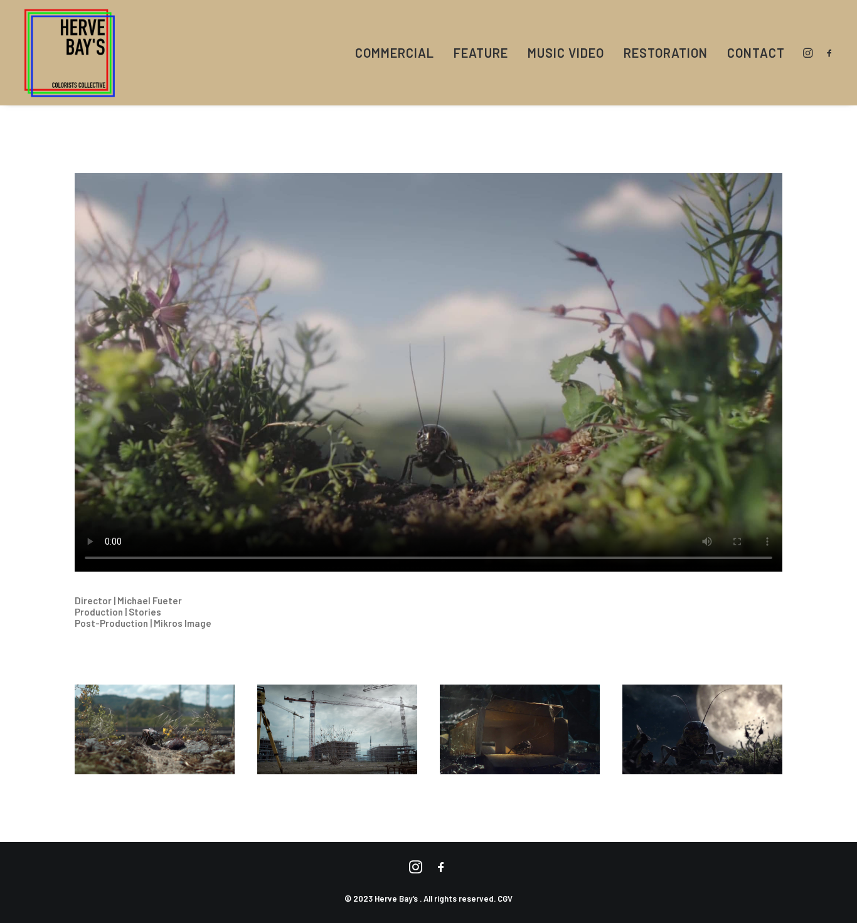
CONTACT (756, 52)
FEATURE (481, 52)
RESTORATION (666, 52)
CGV (505, 899)
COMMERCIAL (394, 52)
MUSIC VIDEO (566, 52)
